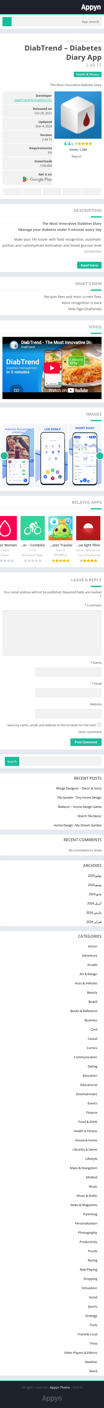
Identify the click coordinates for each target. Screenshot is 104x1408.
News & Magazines (83, 1205)
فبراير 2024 (94, 921)
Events (92, 1103)
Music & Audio (87, 1195)
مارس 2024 (94, 912)
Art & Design (88, 974)
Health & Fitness (77, 41)
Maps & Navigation (83, 1168)
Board (93, 1001)
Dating (92, 1066)
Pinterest (52, 191)
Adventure (89, 955)
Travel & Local (87, 1334)
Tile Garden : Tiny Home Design (79, 797)
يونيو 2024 (95, 885)
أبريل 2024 (94, 903)
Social (93, 1297)
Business (91, 1020)
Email (96, 683)
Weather (91, 1362)
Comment (93, 605)
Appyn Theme (60, 1387)
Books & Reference (83, 1011)
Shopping (90, 1279)
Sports (92, 1306)
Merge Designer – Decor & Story (79, 788)
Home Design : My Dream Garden (78, 825)
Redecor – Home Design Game (80, 807)
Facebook (91, 191)
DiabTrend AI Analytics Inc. (33, 100)
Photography (87, 1232)
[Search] (7, 21)
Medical (91, 1177)
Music (93, 1186)
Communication (85, 1057)
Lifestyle (91, 1158)
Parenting (90, 1214)
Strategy (91, 1315)
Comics (92, 1048)
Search (12, 761)
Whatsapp (12, 191)
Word (93, 1371)
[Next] (4, 455)
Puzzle (92, 1251)
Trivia (93, 1343)
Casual (92, 1038)
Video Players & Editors (80, 1352)
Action (92, 946)
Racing (92, 1260)
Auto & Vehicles (86, 983)
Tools (93, 1325)
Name (96, 662)
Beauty (92, 992)
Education (90, 1075)
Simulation (89, 1288)
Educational (88, 1085)
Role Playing (88, 1269)
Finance (91, 1112)
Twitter (71, 191)
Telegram (32, 191)
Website (96, 704)
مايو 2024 (95, 894)
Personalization (86, 1223)
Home (97, 41)
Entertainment (86, 1094)
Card (93, 1029)
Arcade (92, 964)
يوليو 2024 (95, 875)
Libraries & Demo (85, 1149)
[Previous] (100, 455)
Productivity (88, 1242)
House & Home (86, 1140)
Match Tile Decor (90, 816)
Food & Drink (87, 1121)
